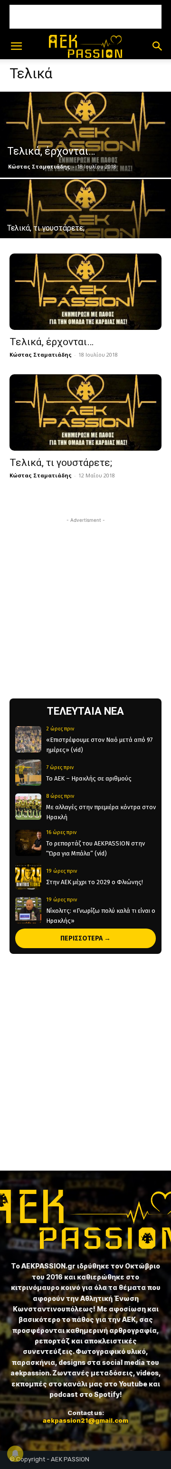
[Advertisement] (86, 17)
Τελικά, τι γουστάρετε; (61, 462)
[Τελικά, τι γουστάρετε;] (85, 222)
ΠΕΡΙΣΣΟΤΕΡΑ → (85, 938)
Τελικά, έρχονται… (52, 342)
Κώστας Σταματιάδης (39, 166)
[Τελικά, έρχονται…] (85, 135)
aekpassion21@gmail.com (85, 1420)
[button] (16, 46)
